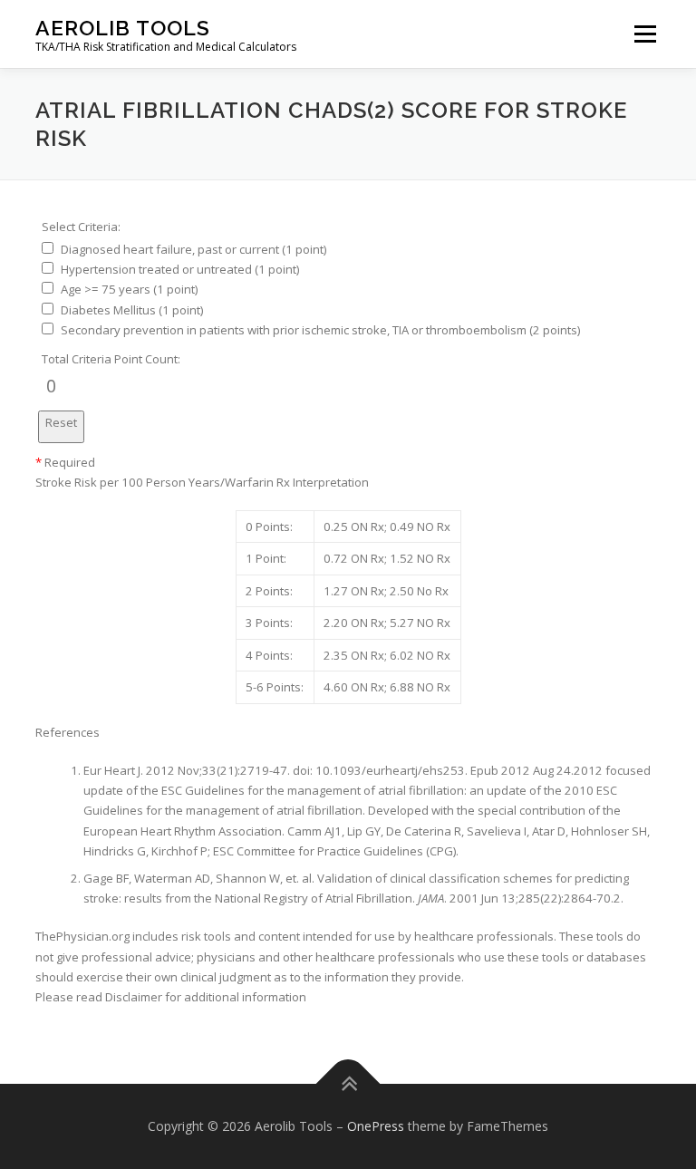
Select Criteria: (81, 226)
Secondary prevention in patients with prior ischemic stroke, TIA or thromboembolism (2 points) (320, 330)
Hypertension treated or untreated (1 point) (180, 269)
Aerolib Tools (122, 27)
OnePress (375, 1126)
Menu (645, 33)
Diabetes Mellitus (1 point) (132, 310)
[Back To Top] (348, 1083)
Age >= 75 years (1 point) (129, 289)
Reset (61, 422)
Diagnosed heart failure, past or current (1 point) (193, 249)
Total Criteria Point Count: (111, 359)
